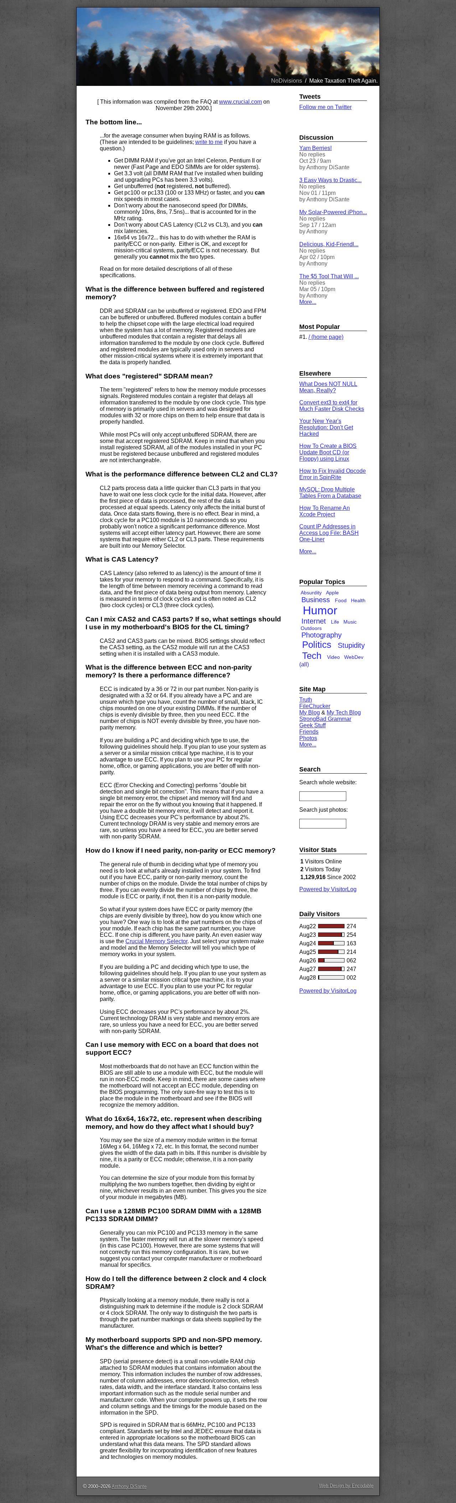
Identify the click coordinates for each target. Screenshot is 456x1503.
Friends (308, 732)
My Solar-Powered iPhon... (333, 212)
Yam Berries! (315, 148)
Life (335, 622)
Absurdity (311, 592)
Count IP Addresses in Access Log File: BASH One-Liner (329, 532)
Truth (305, 700)
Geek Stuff (312, 725)
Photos (308, 738)
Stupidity (351, 645)
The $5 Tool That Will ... (329, 276)
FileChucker (314, 706)
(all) (304, 664)
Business (315, 600)
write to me (209, 142)
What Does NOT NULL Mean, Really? (328, 387)
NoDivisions (286, 81)
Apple (332, 592)
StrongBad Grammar (325, 719)
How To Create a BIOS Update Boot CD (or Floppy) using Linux (328, 452)
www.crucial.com (240, 102)
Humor (320, 610)
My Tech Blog (344, 712)
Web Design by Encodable (346, 1485)
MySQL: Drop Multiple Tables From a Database (330, 492)
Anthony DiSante (129, 1486)
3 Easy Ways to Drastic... (330, 180)
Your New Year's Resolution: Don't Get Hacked (326, 427)
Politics (316, 644)
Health (358, 600)
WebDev (353, 657)
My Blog (309, 712)
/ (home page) (326, 337)
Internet (313, 621)
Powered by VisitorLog (328, 889)
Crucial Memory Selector (156, 941)
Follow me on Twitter (325, 107)
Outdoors (311, 628)
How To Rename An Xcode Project (324, 511)
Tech (311, 655)
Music (350, 622)
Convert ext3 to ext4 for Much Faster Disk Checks (331, 405)
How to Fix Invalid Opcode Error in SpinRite (332, 474)
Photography (321, 635)
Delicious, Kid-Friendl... (328, 244)
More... (307, 302)
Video (333, 657)
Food (341, 600)
